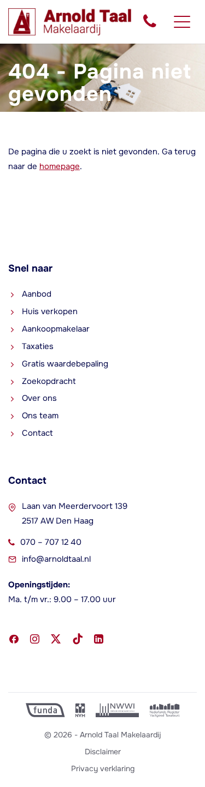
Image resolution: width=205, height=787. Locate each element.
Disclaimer (103, 751)
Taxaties (38, 346)
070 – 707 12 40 (50, 542)
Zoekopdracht (49, 381)
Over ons (39, 398)
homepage (59, 166)
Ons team (40, 415)
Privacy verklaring (102, 768)
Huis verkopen (50, 311)
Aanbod (36, 294)
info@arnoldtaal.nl (56, 559)
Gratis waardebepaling (65, 363)
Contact (37, 433)
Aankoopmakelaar (56, 328)
